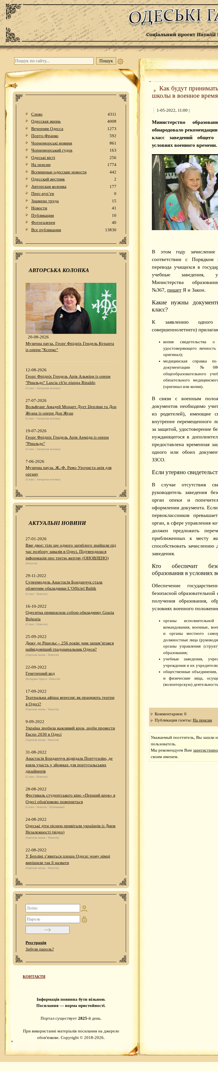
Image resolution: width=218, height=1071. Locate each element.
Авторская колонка (73, 186)
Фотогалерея (73, 222)
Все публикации (73, 230)
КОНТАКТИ (34, 977)
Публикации (73, 215)
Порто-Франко (73, 135)
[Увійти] (48, 930)
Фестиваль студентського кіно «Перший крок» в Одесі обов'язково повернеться (70, 798)
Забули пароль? (40, 949)
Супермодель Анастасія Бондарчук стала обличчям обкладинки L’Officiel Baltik (64, 585)
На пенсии (73, 164)
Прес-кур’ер (73, 193)
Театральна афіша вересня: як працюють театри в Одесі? (70, 700)
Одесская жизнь (73, 121)
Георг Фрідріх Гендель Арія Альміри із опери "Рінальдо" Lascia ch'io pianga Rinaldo (68, 379)
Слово (73, 114)
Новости (73, 208)
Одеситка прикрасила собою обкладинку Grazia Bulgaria (70, 615)
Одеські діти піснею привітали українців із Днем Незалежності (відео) (71, 829)
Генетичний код (40, 673)
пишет (174, 290)
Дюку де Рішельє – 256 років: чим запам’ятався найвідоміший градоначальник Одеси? (70, 646)
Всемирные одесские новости (73, 172)
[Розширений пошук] (120, 61)
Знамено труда (73, 201)
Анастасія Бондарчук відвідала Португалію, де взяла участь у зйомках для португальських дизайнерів (69, 764)
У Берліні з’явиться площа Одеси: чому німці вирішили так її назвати (68, 859)
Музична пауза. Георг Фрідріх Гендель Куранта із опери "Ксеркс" (70, 346)
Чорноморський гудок (73, 150)
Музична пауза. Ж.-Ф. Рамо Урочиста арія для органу (69, 470)
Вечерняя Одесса (73, 128)
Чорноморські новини (73, 143)
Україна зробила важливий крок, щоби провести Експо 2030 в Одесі (70, 731)
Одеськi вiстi (73, 157)
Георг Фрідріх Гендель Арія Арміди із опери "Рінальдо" (67, 440)
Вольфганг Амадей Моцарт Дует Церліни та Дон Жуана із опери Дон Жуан (71, 409)
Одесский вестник (73, 179)
